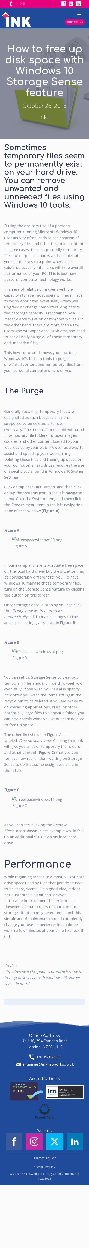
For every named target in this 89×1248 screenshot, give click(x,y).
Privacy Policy (44, 1158)
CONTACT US (74, 22)
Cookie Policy (44, 1167)
